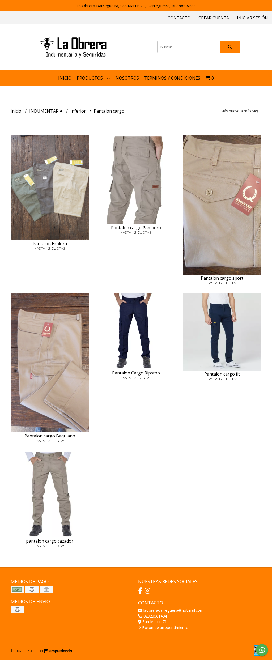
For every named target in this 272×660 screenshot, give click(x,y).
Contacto (179, 17)
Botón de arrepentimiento (164, 627)
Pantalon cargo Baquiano (49, 436)
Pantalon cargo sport (222, 278)
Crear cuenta (213, 17)
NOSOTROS (127, 78)
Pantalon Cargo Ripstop (136, 373)
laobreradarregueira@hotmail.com (172, 610)
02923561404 (154, 616)
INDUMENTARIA (46, 111)
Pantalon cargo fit (222, 374)
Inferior (78, 111)
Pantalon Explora (50, 243)
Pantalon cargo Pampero (136, 228)
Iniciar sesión (252, 17)
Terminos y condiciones (172, 78)
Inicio (64, 78)
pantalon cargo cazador (49, 541)
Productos (90, 78)
